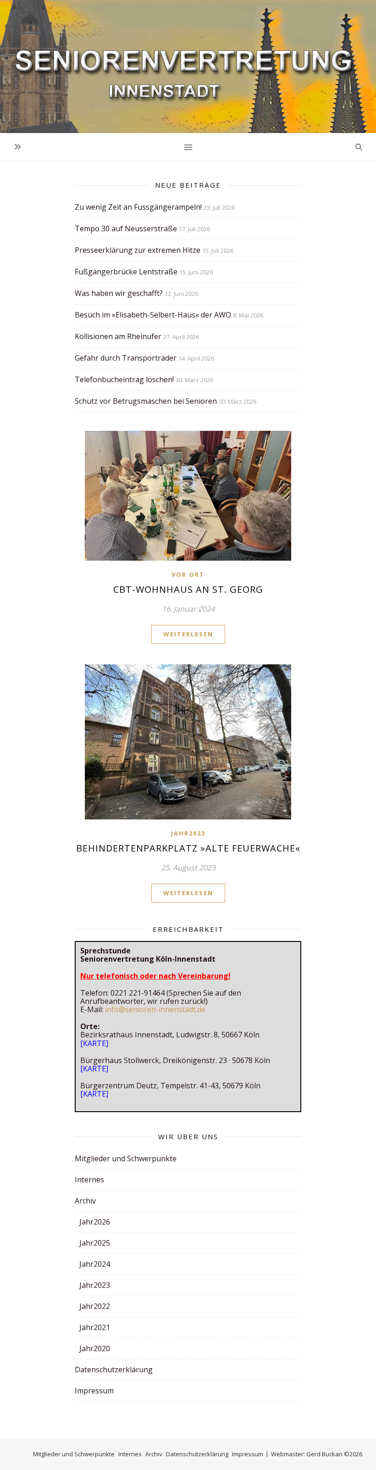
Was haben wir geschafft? (119, 293)
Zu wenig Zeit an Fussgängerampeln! (138, 207)
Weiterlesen (188, 634)
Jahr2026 (94, 1222)
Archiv (85, 1201)
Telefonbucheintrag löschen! (124, 379)
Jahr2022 (94, 1306)
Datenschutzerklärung (114, 1369)
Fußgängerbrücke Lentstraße (126, 272)
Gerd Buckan (324, 1454)
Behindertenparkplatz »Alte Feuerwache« (188, 848)
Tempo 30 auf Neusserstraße (126, 228)
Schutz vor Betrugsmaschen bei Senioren (146, 401)
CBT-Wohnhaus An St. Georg (188, 589)
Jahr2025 (94, 1243)
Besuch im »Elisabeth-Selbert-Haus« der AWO (153, 315)
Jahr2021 (94, 1327)
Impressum (94, 1391)
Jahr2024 (94, 1264)
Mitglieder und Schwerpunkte (126, 1158)
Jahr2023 (188, 833)
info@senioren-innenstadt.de (155, 1009)
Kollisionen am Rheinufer (118, 336)
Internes (89, 1180)
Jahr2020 (94, 1348)
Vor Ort (188, 574)
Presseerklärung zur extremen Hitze (137, 250)
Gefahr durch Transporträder (126, 358)
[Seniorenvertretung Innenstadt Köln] (188, 66)
